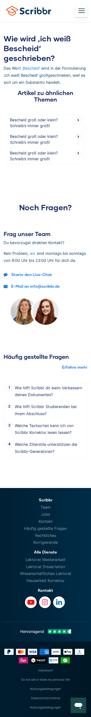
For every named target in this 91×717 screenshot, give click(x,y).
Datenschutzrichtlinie (45, 698)
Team (45, 507)
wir (32, 253)
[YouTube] (31, 602)
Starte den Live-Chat (31, 274)
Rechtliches (45, 535)
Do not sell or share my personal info (45, 679)
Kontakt (46, 521)
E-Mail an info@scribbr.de (35, 286)
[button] (78, 705)
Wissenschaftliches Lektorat (45, 573)
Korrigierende (45, 542)
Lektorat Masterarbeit (45, 559)
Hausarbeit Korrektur (45, 580)
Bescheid (31, 68)
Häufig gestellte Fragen (45, 528)
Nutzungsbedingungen (45, 689)
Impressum (45, 670)
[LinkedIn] (59, 602)
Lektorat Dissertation (45, 566)
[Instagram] (45, 602)
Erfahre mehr (74, 367)
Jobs (45, 514)
